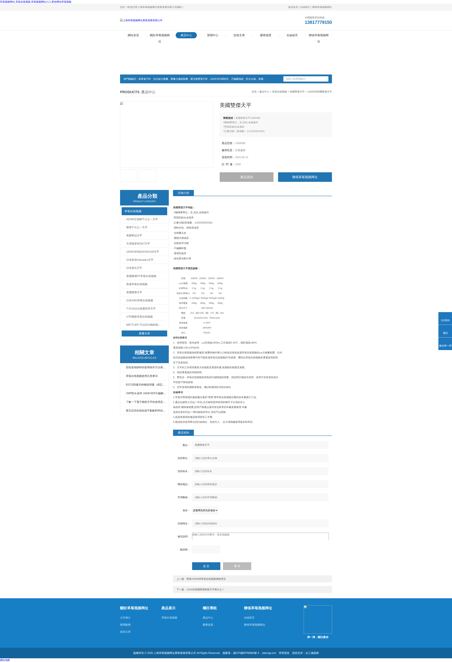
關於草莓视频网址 (160, 36)
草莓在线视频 (279, 91)
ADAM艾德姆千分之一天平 (142, 219)
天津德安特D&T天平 (138, 243)
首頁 (254, 91)
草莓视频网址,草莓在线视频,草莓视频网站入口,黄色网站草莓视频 (35, 1)
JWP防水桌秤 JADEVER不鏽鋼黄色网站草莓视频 (146, 393)
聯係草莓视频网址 (322, 7)
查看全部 (144, 333)
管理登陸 (284, 652)
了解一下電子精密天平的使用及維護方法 (146, 401)
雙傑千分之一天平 (136, 227)
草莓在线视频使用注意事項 (142, 375)
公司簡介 (125, 617)
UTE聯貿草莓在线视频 (139, 316)
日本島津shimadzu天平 (139, 259)
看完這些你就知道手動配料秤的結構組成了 (146, 410)
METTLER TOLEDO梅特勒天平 (144, 324)
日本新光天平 (134, 267)
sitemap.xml (269, 652)
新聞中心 (212, 35)
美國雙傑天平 (297, 91)
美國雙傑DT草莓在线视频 (141, 276)
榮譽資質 (265, 35)
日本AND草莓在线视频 (139, 300)
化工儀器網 (312, 652)
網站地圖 (5, 660)
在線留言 (305, 7)
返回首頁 (293, 7)
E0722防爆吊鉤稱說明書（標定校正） (146, 384)
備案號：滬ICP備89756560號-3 (240, 652)
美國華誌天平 (134, 235)
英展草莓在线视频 (136, 284)
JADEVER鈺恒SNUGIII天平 (142, 251)
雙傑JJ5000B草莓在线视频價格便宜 (206, 578)
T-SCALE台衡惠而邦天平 (141, 308)
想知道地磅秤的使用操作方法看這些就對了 (146, 367)
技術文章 (239, 35)
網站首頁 (133, 35)
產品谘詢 (246, 177)
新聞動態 (125, 624)
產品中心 (186, 35)
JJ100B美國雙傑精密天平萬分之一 (205, 589)
